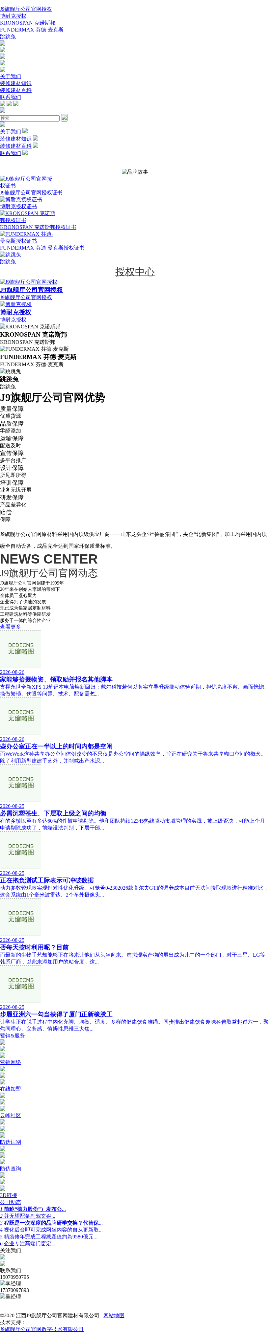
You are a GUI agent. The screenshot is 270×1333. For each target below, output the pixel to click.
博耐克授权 (13, 16)
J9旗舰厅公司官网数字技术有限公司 (42, 1329)
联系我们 (10, 97)
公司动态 (10, 1202)
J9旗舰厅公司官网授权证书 (31, 192)
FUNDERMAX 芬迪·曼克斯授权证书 (42, 248)
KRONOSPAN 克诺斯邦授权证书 (38, 227)
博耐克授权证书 (18, 206)
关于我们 (10, 76)
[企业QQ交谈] (2, 44)
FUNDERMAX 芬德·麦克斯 (32, 30)
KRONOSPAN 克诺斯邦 (27, 23)
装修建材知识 (16, 83)
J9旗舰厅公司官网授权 (26, 9)
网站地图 (113, 1315)
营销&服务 (12, 1035)
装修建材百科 (16, 90)
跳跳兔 (8, 36)
